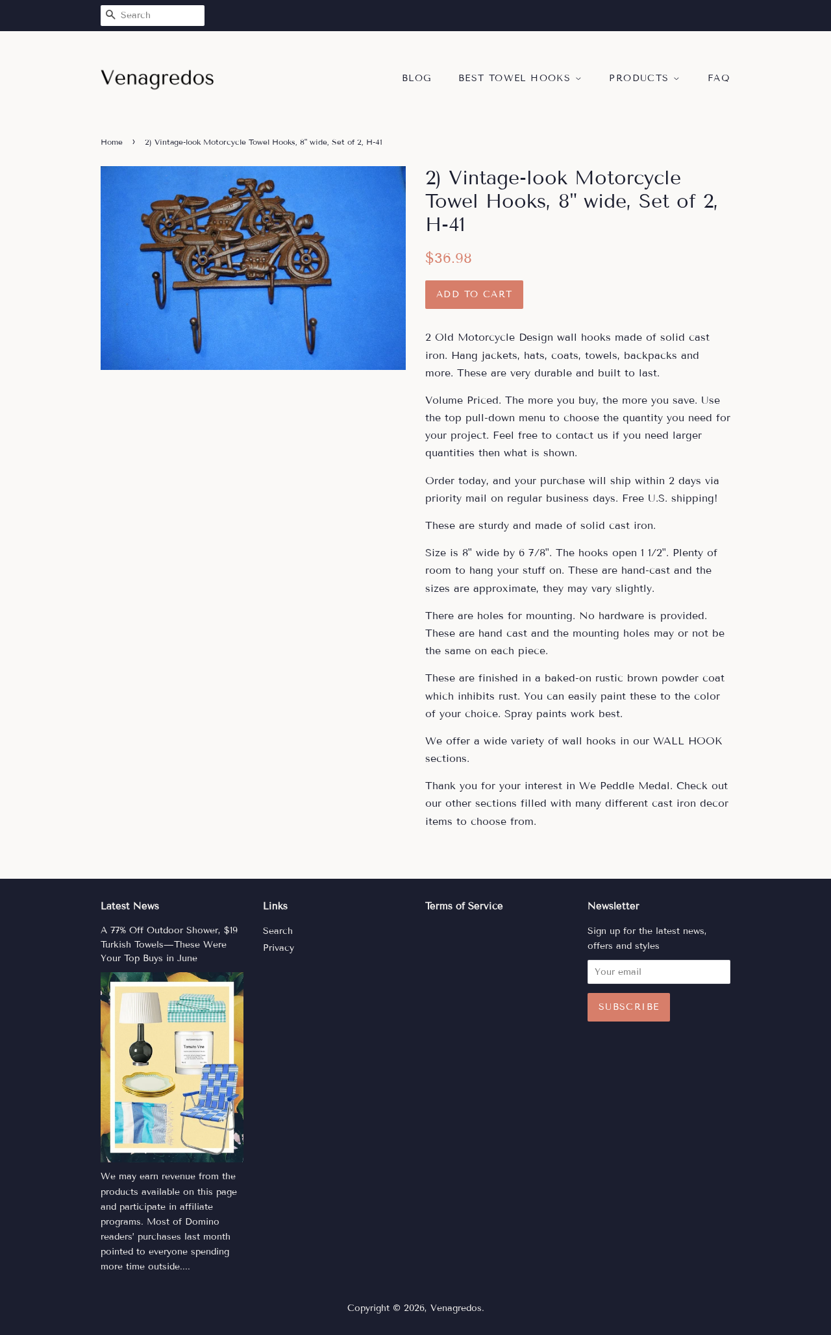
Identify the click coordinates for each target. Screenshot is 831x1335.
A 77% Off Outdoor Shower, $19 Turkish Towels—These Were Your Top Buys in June (169, 944)
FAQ (719, 78)
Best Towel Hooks (516, 78)
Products (641, 78)
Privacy (278, 947)
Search (278, 931)
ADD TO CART (474, 294)
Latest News (130, 906)
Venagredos (456, 1308)
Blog (417, 78)
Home (112, 142)
